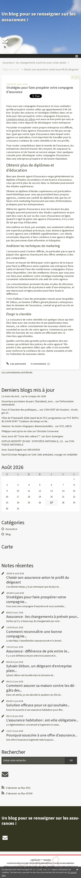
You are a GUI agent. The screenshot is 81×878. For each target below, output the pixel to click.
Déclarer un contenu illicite (14, 866)
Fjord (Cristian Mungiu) (14, 454)
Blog (8, 534)
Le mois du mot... (11, 396)
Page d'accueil (10, 69)
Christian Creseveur (48, 431)
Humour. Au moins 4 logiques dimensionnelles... (28, 426)
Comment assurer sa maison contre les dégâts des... (40, 687)
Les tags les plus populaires (63, 863)
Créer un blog (35, 860)
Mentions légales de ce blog (35, 866)
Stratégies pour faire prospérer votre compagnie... (36, 599)
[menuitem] (36, 62)
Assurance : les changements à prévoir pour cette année (34, 62)
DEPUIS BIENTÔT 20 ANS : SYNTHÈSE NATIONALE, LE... (33, 441)
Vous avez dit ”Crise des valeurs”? (21, 436)
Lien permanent (18, 363)
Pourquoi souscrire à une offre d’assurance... (41, 735)
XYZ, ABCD (65, 426)
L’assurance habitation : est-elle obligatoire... (42, 720)
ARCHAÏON (33, 449)
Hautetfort (47, 860)
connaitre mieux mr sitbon (21, 119)
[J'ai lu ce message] (77, 869)
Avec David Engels (12, 449)
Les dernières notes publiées (41, 863)
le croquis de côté (35, 396)
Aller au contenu (10, 2)
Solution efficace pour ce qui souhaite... (38, 705)
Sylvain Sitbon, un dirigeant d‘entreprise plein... (39, 668)
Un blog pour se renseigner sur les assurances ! (39, 17)
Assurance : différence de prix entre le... (38, 651)
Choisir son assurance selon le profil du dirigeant (51, 69)
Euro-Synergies (54, 436)
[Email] (5, 40)
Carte (7, 546)
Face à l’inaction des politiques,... (20, 409)
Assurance (11, 529)
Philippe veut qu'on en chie (17, 431)
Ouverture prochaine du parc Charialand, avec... (28, 401)
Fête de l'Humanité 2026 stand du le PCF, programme (32, 418)
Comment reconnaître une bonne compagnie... (34, 634)
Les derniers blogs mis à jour (17, 863)
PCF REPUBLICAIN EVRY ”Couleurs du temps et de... (40, 419)
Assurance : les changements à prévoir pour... (42, 616)
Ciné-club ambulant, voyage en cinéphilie (54, 454)
